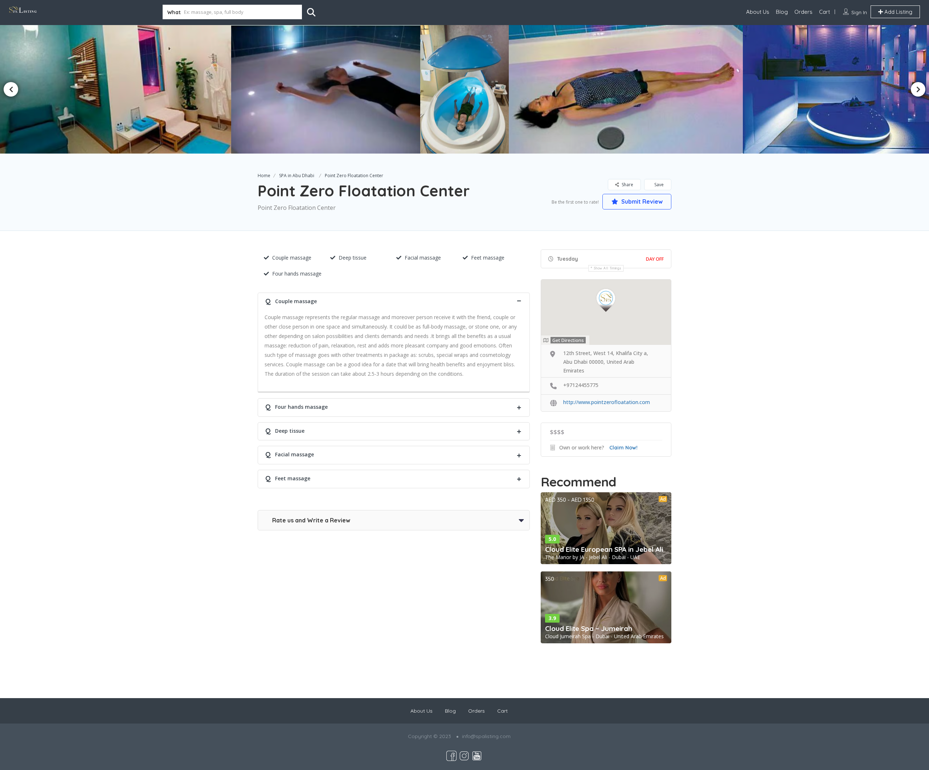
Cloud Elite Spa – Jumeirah (588, 628)
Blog (782, 11)
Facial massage (423, 257)
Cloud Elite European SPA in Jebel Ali (604, 549)
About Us (757, 11)
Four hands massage (297, 273)
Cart (824, 11)
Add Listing (897, 11)
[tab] (394, 300)
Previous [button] (11, 89)
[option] (327, 89)
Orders (803, 11)
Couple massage (291, 257)
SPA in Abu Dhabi (296, 175)
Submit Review (641, 201)
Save (658, 185)
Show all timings (607, 268)
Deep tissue (353, 257)
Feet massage (487, 257)
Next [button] (918, 89)
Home (264, 175)
